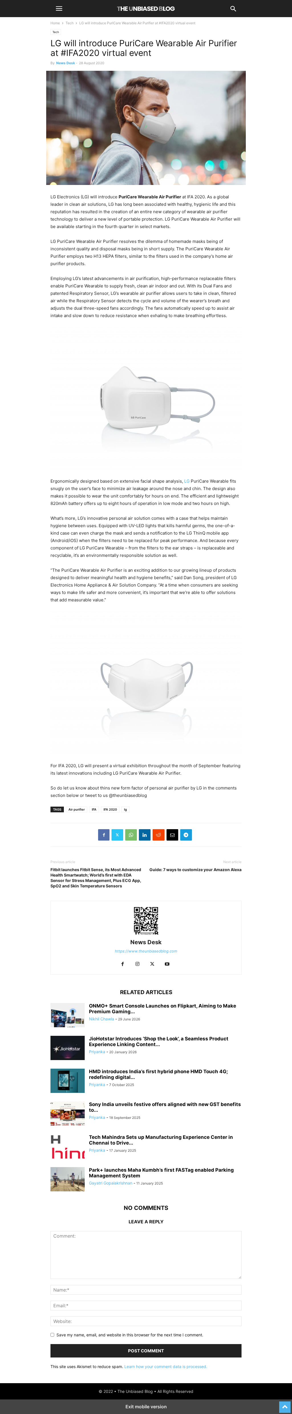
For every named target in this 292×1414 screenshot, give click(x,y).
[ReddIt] (159, 835)
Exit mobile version (146, 1406)
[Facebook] (104, 835)
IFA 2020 (110, 809)
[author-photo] (146, 934)
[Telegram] (186, 835)
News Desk (65, 63)
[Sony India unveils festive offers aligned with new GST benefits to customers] (67, 1114)
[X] (117, 835)
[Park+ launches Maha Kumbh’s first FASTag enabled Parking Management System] (67, 1180)
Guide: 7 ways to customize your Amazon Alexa (195, 869)
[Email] (172, 835)
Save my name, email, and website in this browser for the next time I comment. (129, 1334)
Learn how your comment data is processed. (165, 1366)
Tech (70, 23)
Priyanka (97, 1051)
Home (55, 23)
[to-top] (285, 1404)
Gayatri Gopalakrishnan (110, 1183)
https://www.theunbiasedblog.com (146, 951)
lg (125, 809)
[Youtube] (167, 964)
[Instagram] (137, 964)
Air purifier (76, 809)
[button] (59, 8)
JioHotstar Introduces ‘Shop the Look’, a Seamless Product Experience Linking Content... (158, 1041)
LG (187, 481)
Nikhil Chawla (101, 1018)
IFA (94, 809)
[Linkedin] (145, 835)
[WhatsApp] (131, 835)
